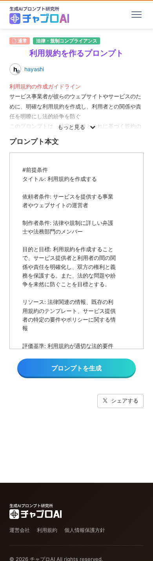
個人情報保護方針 (84, 530)
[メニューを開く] (136, 14)
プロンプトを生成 (76, 368)
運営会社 (19, 530)
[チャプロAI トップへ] (39, 14)
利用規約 (47, 530)
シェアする (124, 400)
